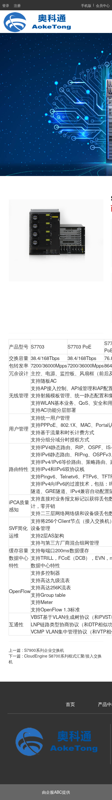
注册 (17, 5)
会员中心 (103, 5)
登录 (5, 5)
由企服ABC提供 (56, 792)
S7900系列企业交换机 (44, 650)
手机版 (86, 5)
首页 (70, 704)
